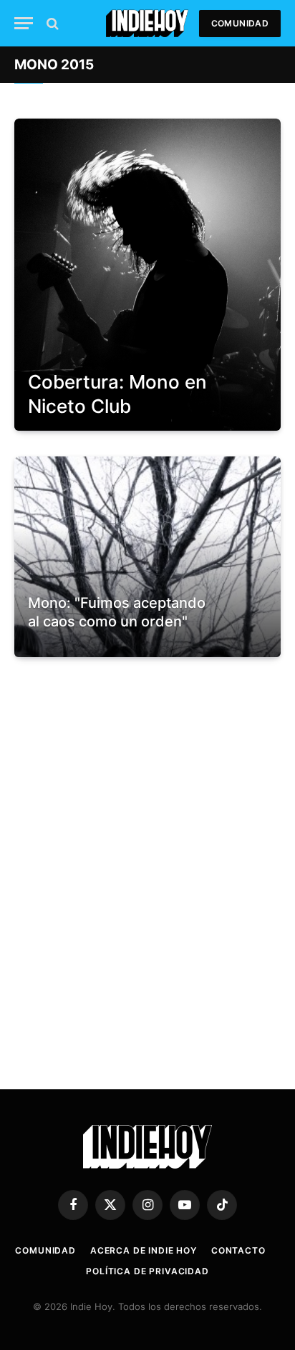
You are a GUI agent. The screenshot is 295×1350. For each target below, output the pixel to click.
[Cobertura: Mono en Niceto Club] (147, 275)
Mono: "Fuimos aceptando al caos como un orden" (116, 612)
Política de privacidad (147, 1271)
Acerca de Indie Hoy (143, 1250)
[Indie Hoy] (147, 23)
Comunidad (240, 23)
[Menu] (23, 23)
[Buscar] (51, 23)
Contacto (238, 1250)
